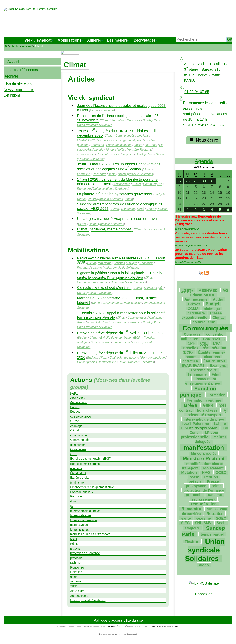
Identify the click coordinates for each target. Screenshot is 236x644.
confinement (78, 444)
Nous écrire (207, 139)
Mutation (189, 473)
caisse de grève (80, 416)
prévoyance (196, 486)
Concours (192, 334)
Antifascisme (121, 184)
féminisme (104, 263)
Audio (218, 299)
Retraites (83, 267)
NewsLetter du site (19, 90)
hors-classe (207, 410)
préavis (105, 342)
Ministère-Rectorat (139, 149)
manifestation (133, 302)
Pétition (103, 282)
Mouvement (213, 468)
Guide (208, 405)
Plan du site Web (18, 84)
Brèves (74, 407)
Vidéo (129, 198)
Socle (116, 154)
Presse (213, 481)
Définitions (12, 95)
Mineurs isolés (115, 149)
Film (215, 374)
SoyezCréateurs (158, 626)
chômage (76, 426)
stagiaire (127, 154)
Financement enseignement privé (120, 140)
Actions (26, 46)
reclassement (204, 499)
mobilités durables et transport (90, 534)
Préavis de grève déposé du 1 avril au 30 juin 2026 (120, 333)
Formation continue (118, 145)
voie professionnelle (199, 435)
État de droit (78, 473)
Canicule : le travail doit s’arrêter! (104, 287)
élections (143, 135)
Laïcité (138, 145)
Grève (81, 322)
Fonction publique (125, 263)
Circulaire (196, 313)
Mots (15, 46)
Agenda (204, 161)
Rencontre (133, 120)
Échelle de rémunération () (120, 337)
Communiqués (125, 135)
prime (216, 486)
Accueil (13, 61)
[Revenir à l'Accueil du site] (7, 46)
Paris (152, 120)
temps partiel (212, 534)
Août (198, 167)
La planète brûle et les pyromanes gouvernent (114, 194)
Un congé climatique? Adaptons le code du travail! (118, 219)
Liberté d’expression (83, 520)
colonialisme (78, 435)
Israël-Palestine (97, 322)
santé (112, 174)
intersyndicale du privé (85, 510)
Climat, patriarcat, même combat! (105, 229)
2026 (207, 167)
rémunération (85, 154)
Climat (94, 110)
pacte (194, 477)
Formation (107, 110)
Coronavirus (78, 449)
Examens (218, 366)
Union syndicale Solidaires (94, 125)
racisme (75, 562)
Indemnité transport (203, 415)
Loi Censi (151, 145)
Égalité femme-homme (124, 357)
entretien (190, 361)
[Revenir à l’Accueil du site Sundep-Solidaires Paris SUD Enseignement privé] (30, 9)
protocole (76, 558)
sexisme (96, 267)
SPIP (177, 626)
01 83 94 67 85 (196, 92)
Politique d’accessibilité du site (118, 620)
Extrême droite (79, 477)
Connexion (203, 594)
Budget (159, 194)
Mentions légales (115, 626)
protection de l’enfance (85, 553)
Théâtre (191, 542)
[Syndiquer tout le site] (204, 583)
